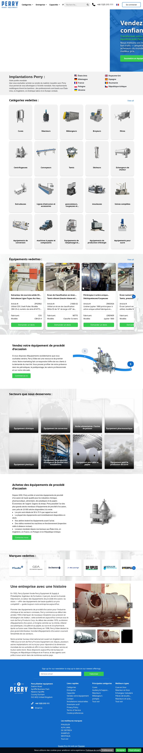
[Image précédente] (75, 605)
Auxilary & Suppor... (100, 690)
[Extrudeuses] (20, 189)
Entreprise (40, 4)
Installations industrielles (77, 701)
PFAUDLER (65, 724)
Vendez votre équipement (78, 696)
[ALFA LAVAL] (73, 567)
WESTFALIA (65, 736)
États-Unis (82, 75)
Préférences (107, 750)
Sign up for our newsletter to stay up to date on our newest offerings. (71, 668)
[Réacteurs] (46, 116)
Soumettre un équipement (26, 58)
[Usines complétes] (122, 189)
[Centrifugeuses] (20, 152)
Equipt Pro (62, 746)
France (81, 83)
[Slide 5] (73, 68)
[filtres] (122, 116)
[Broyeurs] (97, 116)
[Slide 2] (61, 68)
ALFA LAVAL (65, 727)
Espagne (112, 79)
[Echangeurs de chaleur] (122, 152)
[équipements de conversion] (20, 225)
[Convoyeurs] (46, 152)
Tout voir (96, 701)
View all (130, 100)
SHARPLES (65, 733)
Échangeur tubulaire (124, 693)
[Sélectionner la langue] (117, 5)
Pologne (81, 86)
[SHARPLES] (91, 567)
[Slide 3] (65, 68)
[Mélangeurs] (71, 116)
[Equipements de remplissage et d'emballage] (71, 225)
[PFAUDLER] (17, 567)
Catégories (26, 4)
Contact (70, 698)
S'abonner (94, 674)
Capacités (53, 4)
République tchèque (117, 86)
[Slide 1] (57, 68)
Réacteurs (96, 693)
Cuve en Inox (120, 687)
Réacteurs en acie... (123, 698)
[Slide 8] (85, 68)
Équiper (81, 746)
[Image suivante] (129, 605)
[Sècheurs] (97, 152)
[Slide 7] (81, 68)
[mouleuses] (97, 189)
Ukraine (81, 90)
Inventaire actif (73, 704)
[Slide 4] (69, 68)
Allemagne (83, 79)
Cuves (94, 687)
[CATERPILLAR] (128, 567)
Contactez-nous (54, 58)
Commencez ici (21, 375)
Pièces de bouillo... (123, 696)
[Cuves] (20, 116)
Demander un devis (26, 325)
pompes (95, 698)
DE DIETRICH (66, 730)
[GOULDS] (110, 567)
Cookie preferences (75, 713)
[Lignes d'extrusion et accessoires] (46, 189)
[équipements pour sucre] (122, 225)
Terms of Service (74, 710)
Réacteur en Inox (122, 690)
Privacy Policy (72, 707)
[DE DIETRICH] (54, 567)
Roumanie (113, 83)
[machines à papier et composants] (46, 225)
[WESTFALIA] (36, 567)
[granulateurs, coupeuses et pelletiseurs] (71, 189)
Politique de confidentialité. (97, 750)
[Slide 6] (77, 68)
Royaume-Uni (115, 75)
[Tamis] (71, 152)
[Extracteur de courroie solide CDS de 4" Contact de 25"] (26, 278)
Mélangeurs (97, 696)
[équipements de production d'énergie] (97, 225)
